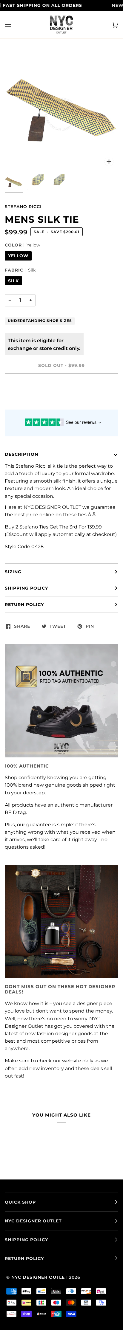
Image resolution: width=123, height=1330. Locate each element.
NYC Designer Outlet (39, 1277)
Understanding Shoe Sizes (40, 321)
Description (21, 454)
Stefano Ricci (23, 206)
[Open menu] (14, 24)
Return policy (24, 604)
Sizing (13, 571)
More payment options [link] (32, 402)
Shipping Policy (26, 588)
